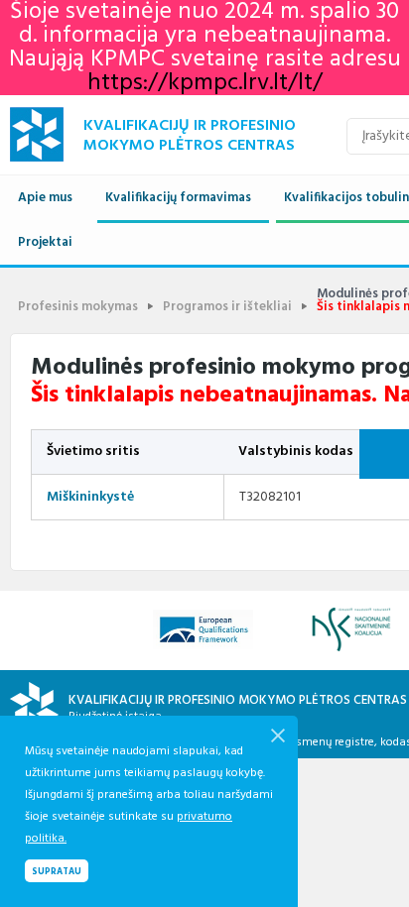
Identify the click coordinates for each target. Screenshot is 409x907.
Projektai (45, 242)
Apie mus (45, 197)
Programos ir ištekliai (227, 306)
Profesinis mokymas (78, 306)
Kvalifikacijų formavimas (178, 197)
